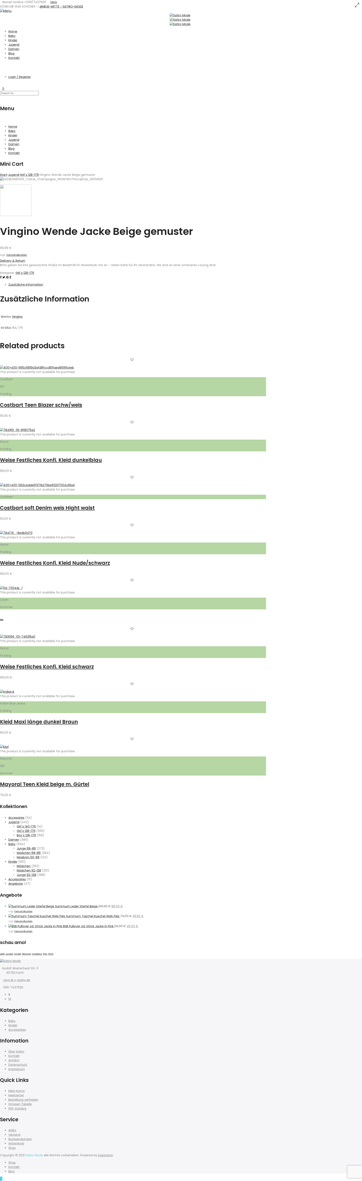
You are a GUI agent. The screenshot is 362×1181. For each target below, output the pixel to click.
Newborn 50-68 (28, 857)
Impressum (16, 1069)
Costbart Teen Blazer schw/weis (41, 404)
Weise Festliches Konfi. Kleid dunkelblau (51, 460)
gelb (2, 954)
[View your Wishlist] (1, 84)
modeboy (37, 954)
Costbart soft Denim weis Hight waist (47, 507)
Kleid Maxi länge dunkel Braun (39, 721)
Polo (45, 954)
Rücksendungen (20, 1139)
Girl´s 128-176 (29, 175)
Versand (14, 1135)
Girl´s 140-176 (26, 826)
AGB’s (12, 1130)
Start (3, 175)
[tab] (137, 284)
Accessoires (17, 879)
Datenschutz (17, 1065)
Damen (13, 49)
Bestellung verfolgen (23, 1100)
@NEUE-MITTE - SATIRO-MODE (61, 6)
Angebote (15, 884)
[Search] (1, 65)
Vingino (17, 317)
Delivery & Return (12, 261)
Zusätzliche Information (25, 284)
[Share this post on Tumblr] (10, 277)
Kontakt (14, 58)
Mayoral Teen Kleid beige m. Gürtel (44, 784)
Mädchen (24, 866)
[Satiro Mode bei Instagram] (9, 999)
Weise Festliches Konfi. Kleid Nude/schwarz (55, 562)
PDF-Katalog (17, 1108)
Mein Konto (16, 1091)
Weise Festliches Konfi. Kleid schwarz (47, 666)
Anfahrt (13, 1060)
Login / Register (19, 77)
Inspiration (105, 1155)
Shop (12, 1148)
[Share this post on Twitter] (4, 277)
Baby (12, 36)
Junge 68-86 (26, 848)
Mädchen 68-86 (29, 853)
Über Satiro (16, 1051)
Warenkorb (16, 1143)
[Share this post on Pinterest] (7, 277)
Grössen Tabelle (20, 1104)
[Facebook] (9, 995)
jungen (9, 954)
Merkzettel (16, 1095)
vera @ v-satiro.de (16, 980)
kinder (17, 954)
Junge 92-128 (26, 875)
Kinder (12, 40)
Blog (11, 53)
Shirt (50, 954)
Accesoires (16, 818)
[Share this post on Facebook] (1, 277)
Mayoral (26, 954)
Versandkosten (16, 255)
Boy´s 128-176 (26, 835)
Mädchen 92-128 (29, 870)
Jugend (13, 45)
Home (12, 31)
